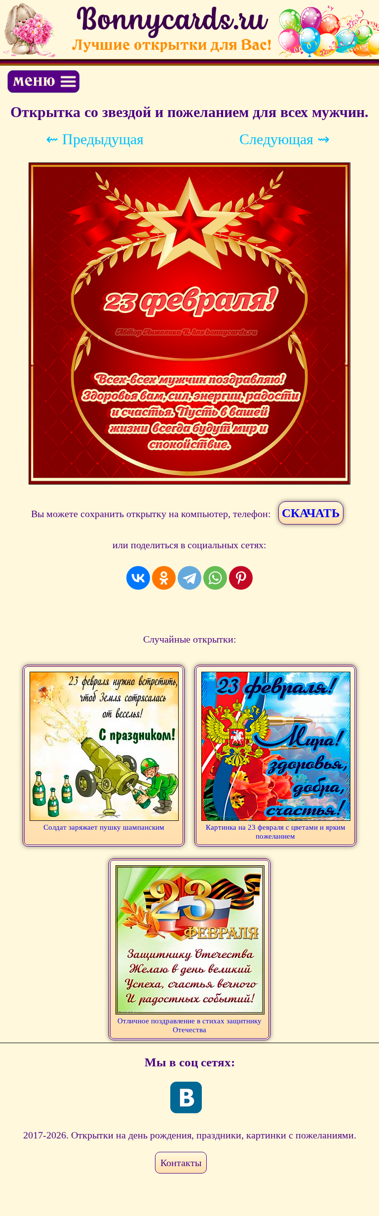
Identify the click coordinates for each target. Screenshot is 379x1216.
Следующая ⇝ (284, 139)
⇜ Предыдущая (95, 139)
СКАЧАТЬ (311, 513)
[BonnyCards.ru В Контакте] (186, 1097)
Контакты (180, 1162)
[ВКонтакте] (138, 578)
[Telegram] (189, 578)
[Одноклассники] (164, 578)
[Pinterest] (241, 578)
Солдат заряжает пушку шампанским (103, 827)
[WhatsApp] (215, 578)
